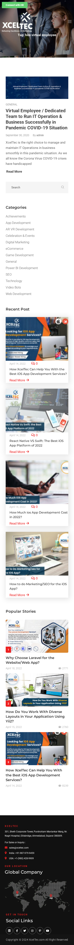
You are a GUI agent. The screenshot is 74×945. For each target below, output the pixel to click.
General (11, 104)
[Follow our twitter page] (24, 930)
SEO (9, 274)
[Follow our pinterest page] (40, 930)
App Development (18, 223)
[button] (15, 5)
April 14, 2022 (17, 363)
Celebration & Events (20, 236)
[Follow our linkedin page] (9, 930)
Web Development (18, 294)
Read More (17, 380)
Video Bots (13, 287)
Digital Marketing (17, 242)
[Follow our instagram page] (32, 930)
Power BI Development (22, 268)
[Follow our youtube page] (47, 930)
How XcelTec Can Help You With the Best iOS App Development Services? (34, 775)
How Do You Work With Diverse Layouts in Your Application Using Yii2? (35, 716)
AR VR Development (20, 229)
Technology (14, 281)
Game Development (20, 255)
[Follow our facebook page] (16, 930)
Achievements (16, 216)
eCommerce (14, 248)
